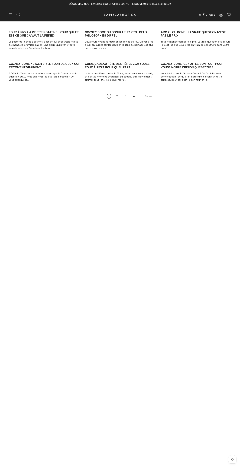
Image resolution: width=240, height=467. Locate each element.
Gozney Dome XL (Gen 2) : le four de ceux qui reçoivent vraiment (44, 65)
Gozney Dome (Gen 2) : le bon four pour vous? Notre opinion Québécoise (192, 65)
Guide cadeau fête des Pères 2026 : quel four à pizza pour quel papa (117, 65)
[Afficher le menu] (10, 15)
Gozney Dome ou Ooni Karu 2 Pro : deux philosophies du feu (116, 34)
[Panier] (229, 15)
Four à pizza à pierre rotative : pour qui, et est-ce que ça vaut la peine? (44, 34)
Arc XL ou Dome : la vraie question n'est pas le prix (193, 34)
